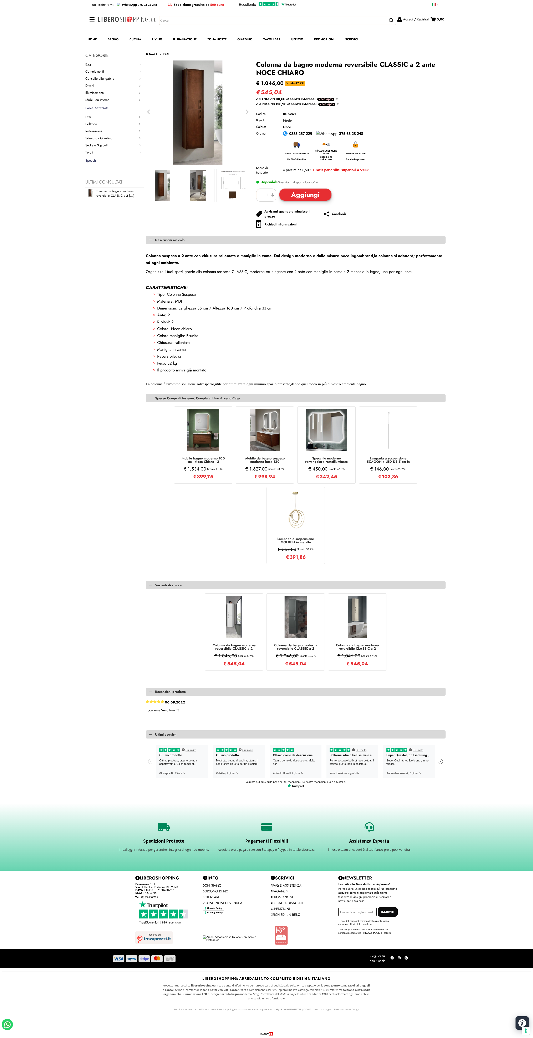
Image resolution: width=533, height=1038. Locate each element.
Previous (148, 112)
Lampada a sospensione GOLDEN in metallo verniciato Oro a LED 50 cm (295, 540)
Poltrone (91, 124)
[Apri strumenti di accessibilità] (522, 1023)
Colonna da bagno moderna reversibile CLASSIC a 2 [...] (115, 193)
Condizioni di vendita (223, 903)
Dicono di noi (217, 891)
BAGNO (113, 39)
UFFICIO (297, 39)
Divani (89, 85)
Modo (287, 120)
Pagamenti (281, 891)
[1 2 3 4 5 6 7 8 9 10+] (267, 195)
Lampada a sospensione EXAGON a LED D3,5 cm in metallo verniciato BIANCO (388, 460)
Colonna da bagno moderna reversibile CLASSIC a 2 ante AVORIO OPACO (357, 647)
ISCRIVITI (387, 912)
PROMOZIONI (324, 39)
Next (247, 112)
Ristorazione (93, 131)
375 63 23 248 (351, 133)
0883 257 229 (300, 133)
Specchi (91, 160)
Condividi (339, 213)
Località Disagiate (288, 903)
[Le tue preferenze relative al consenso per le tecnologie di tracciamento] (526, 1031)
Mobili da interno (97, 99)
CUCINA (135, 39)
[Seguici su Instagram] (399, 959)
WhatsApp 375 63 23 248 (139, 5)
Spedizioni (281, 908)
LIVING (157, 39)
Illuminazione (94, 92)
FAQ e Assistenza (286, 885)
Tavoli (89, 152)
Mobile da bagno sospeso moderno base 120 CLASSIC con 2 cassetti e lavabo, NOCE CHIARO (265, 460)
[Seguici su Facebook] (392, 959)
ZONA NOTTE (217, 39)
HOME (92, 39)
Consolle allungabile (99, 78)
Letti (88, 116)
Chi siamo (213, 885)
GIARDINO (245, 39)
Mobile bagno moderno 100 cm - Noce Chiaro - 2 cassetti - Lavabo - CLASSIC (203, 460)
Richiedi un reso (286, 914)
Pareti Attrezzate (96, 108)
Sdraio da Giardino (98, 138)
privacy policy (372, 932)
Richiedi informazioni (280, 224)
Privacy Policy (215, 912)
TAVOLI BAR (271, 39)
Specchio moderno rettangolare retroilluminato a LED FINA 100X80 (326, 460)
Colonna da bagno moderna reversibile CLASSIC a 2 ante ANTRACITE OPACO (295, 647)
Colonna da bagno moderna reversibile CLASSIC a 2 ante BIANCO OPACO (234, 647)
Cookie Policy (214, 908)
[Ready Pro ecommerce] (266, 1033)
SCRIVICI (351, 39)
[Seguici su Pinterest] (406, 959)
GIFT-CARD (212, 897)
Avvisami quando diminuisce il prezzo (287, 214)
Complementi (94, 71)
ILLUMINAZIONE (185, 39)
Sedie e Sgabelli (96, 145)
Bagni (89, 64)
